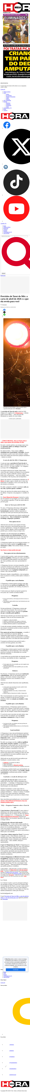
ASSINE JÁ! (3, 223)
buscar (3, 273)
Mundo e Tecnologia (10, 96)
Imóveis (8, 99)
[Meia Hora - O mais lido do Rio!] (15, 119)
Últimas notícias (6, 91)
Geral (4, 93)
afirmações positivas (18, 765)
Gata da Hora (6, 233)
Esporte (5, 974)
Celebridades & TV (7, 232)
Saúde (7, 98)
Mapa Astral (13, 869)
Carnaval (5, 110)
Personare (4, 304)
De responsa (9, 95)
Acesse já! (3, 89)
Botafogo (8, 103)
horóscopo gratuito (17, 873)
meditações (6, 762)
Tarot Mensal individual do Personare (14, 815)
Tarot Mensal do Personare (10, 497)
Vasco (7, 106)
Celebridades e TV (7, 108)
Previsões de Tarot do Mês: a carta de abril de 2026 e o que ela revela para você (15, 896)
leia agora (11, 874)
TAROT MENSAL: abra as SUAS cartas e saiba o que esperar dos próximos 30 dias (14, 441)
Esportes (5, 101)
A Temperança (19, 413)
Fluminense (8, 105)
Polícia (7, 94)
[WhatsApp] (4, 315)
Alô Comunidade (7, 100)
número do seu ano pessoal (12, 872)
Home (4, 109)
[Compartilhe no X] (4, 312)
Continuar (15, 969)
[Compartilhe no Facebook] (4, 310)
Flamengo (8, 104)
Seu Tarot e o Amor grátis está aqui (11, 550)
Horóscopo (5, 228)
